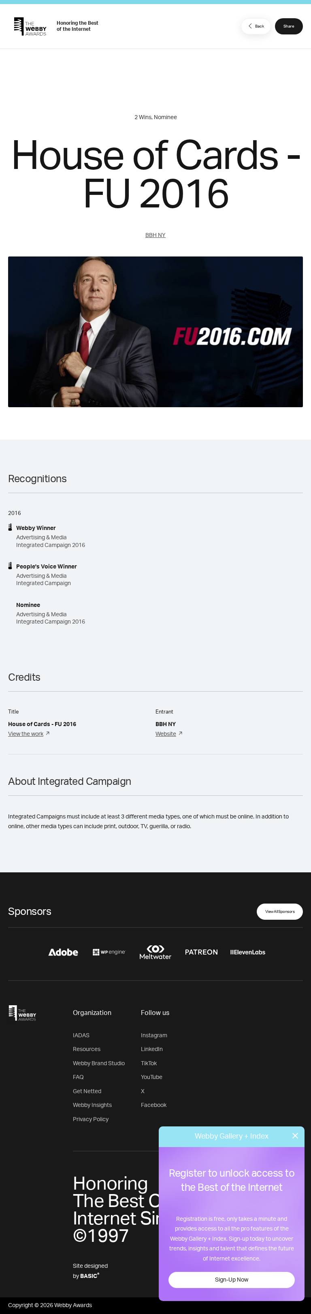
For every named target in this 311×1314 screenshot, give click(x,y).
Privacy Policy (91, 1119)
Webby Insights (92, 1105)
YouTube (151, 1077)
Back (259, 26)
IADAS (81, 1035)
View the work (25, 734)
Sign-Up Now (231, 1280)
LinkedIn (152, 1049)
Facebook (153, 1105)
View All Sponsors (280, 912)
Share (288, 26)
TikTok (149, 1063)
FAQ (78, 1077)
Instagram (154, 1035)
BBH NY (155, 235)
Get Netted (87, 1091)
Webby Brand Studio (99, 1063)
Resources (86, 1049)
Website (166, 734)
